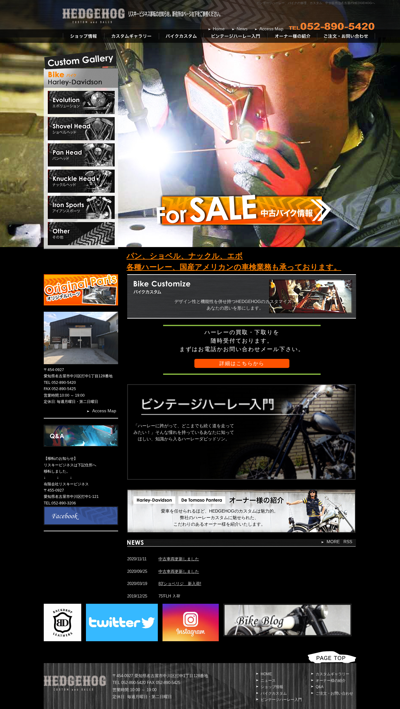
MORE (333, 541)
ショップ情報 (272, 687)
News (242, 28)
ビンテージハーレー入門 (281, 699)
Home (219, 28)
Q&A (319, 687)
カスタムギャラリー (332, 674)
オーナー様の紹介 (331, 680)
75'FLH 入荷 (169, 596)
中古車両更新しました (178, 559)
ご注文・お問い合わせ (334, 693)
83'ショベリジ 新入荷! (179, 583)
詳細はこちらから (241, 363)
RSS (347, 541)
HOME (266, 674)
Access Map (271, 28)
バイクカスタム (274, 693)
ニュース (268, 680)
